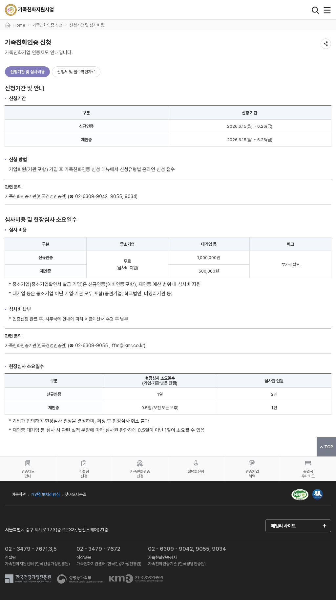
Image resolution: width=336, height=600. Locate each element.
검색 (315, 10)
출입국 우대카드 (308, 473)
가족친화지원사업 (29, 10)
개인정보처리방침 (45, 494)
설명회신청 (196, 471)
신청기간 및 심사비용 (27, 71)
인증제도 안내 (27, 473)
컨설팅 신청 (84, 473)
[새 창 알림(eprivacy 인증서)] (317, 491)
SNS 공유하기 (326, 43)
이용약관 (18, 494)
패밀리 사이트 (283, 525)
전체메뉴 (327, 10)
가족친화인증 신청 (140, 473)
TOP (328, 446)
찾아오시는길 (75, 494)
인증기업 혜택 (252, 473)
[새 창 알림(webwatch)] (300, 494)
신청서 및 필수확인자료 (76, 71)
